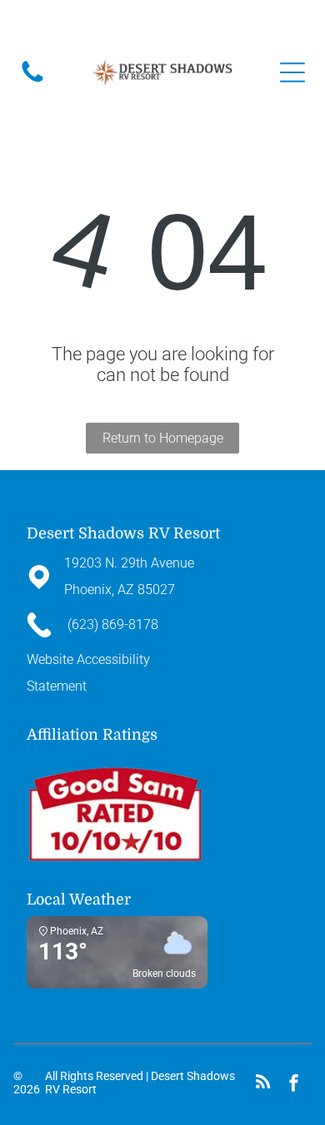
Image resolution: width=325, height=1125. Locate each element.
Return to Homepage (162, 438)
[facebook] (293, 1084)
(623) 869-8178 (146, 23)
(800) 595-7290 (223, 23)
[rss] (262, 1084)
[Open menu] (292, 72)
